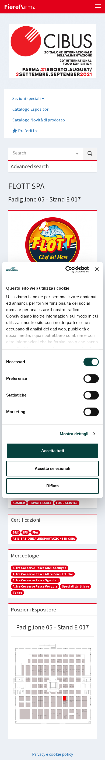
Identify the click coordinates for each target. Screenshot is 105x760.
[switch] (91, 378)
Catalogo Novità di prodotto (38, 120)
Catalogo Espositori (31, 109)
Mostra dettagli (74, 433)
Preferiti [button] (26, 130)
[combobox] (45, 154)
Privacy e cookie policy (52, 754)
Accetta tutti (52, 450)
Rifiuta (52, 486)
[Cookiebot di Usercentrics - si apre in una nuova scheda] (67, 269)
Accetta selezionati (52, 468)
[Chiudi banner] (97, 269)
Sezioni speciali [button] (26, 98)
